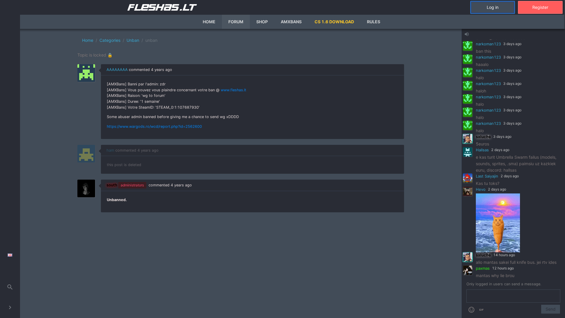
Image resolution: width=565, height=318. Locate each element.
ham (110, 150)
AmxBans (291, 21)
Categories (109, 40)
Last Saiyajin (487, 176)
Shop (262, 21)
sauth (112, 185)
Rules (373, 21)
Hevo (481, 189)
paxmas (483, 268)
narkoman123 (488, 44)
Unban (133, 40)
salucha (483, 136)
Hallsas (482, 150)
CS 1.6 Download (334, 21)
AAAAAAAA (117, 69)
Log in (492, 7)
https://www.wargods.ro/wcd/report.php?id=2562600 (154, 126)
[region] (240, 173)
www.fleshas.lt (233, 90)
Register (540, 7)
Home (209, 21)
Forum (235, 21)
